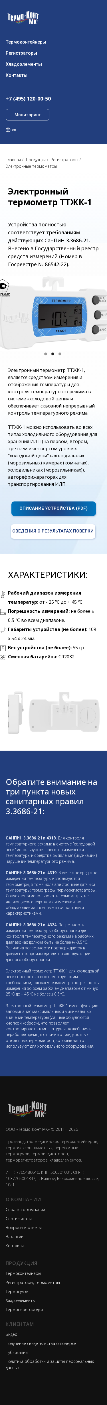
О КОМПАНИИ (23, 1199)
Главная (13, 159)
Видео (11, 1334)
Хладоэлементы (24, 64)
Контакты (16, 75)
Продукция (36, 159)
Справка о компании (25, 1209)
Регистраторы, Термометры (33, 1282)
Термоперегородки (24, 1309)
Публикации (17, 1352)
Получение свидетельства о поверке (41, 1343)
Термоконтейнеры (26, 42)
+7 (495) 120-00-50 (28, 98)
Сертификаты (19, 1218)
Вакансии (14, 1236)
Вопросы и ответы (24, 1227)
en (14, 130)
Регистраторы (21, 53)
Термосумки (17, 1291)
